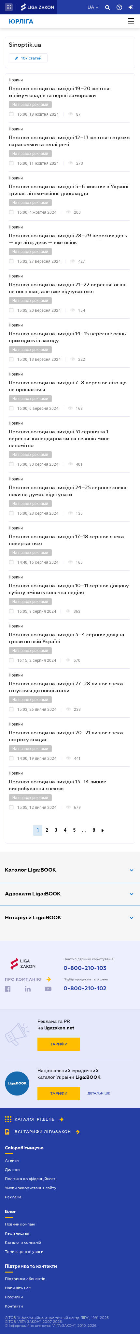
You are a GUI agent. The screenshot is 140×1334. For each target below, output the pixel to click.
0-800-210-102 (84, 989)
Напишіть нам (18, 1288)
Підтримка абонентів (25, 1278)
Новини (16, 80)
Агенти (12, 1160)
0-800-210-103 (84, 968)
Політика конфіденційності (30, 1178)
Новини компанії (20, 1224)
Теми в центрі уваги (24, 1251)
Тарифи (58, 1044)
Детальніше (99, 1093)
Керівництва (17, 1233)
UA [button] (91, 7)
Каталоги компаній (23, 1242)
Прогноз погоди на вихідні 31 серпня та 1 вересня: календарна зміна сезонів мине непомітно (59, 438)
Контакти (14, 1306)
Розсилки (14, 1297)
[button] (9, 7)
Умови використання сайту (30, 1188)
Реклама (13, 1197)
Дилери (12, 1169)
